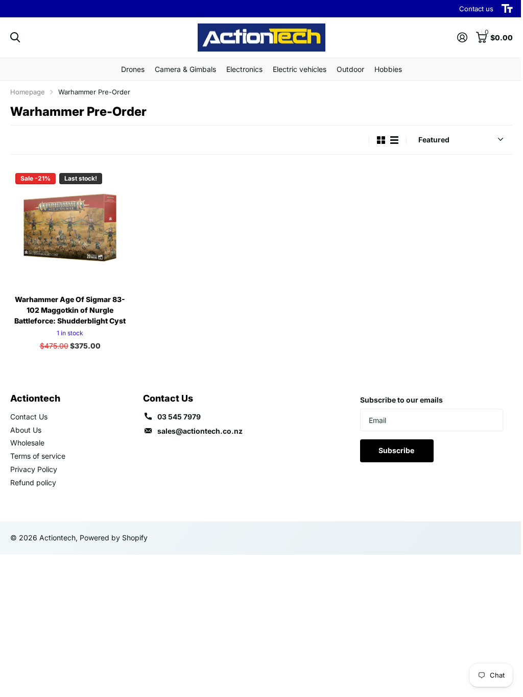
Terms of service (37, 456)
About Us (25, 430)
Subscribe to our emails (401, 399)
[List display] (394, 140)
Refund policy (33, 482)
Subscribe (397, 450)
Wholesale (27, 442)
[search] (15, 37)
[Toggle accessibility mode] (507, 8)
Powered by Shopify (114, 537)
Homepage (27, 92)
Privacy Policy (33, 469)
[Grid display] (381, 140)
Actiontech (35, 398)
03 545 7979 (179, 416)
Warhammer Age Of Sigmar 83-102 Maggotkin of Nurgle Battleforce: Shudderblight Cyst (70, 310)
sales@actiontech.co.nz (200, 431)
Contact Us (28, 416)
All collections (133, 69)
